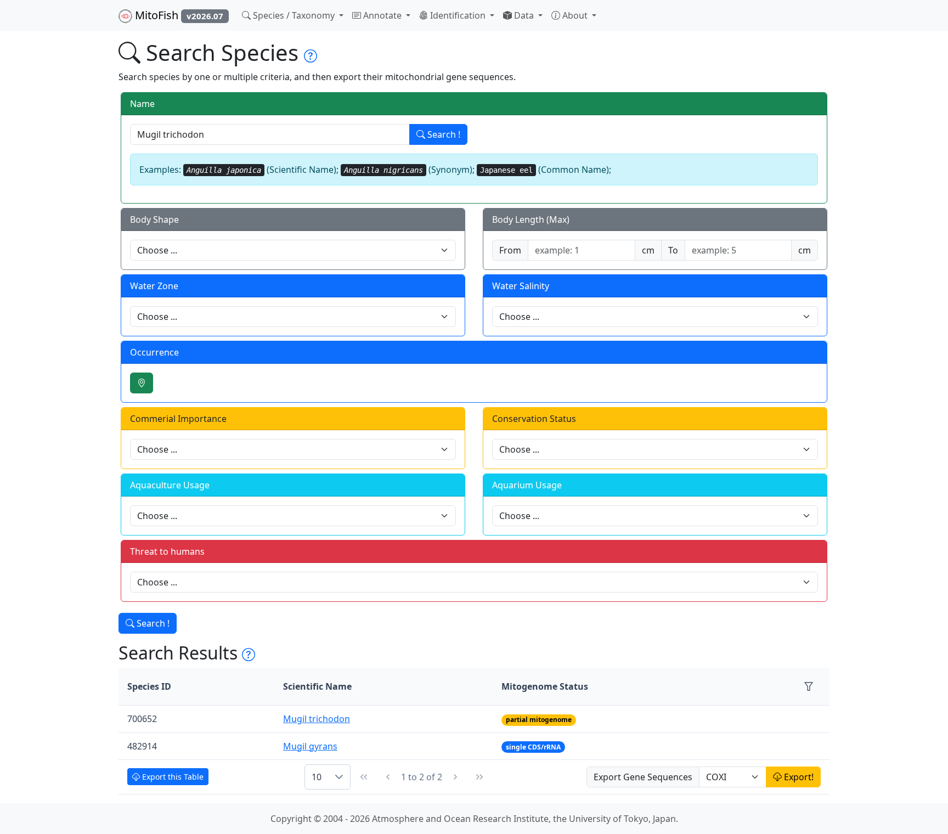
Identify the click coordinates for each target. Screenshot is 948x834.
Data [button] (524, 15)
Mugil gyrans (310, 746)
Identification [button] (458, 15)
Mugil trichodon (316, 719)
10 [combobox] (316, 777)
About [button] (575, 15)
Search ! (442, 134)
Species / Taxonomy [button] (294, 15)
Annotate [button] (382, 15)
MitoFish (177, 15)
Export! (798, 777)
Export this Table (172, 776)
